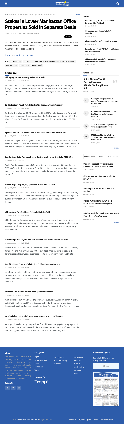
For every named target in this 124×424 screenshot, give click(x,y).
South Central (79, 367)
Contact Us (39, 367)
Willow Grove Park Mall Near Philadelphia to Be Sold (27, 212)
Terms (37, 370)
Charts (95, 420)
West (76, 374)
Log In (7, 55)
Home (7, 14)
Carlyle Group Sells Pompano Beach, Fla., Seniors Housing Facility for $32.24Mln (39, 157)
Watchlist (57, 364)
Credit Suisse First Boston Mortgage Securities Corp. (54, 61)
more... (116, 148)
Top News (72, 420)
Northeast (22, 33)
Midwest (77, 364)
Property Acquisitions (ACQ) (31, 65)
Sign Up (106, 366)
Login (37, 357)
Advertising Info (41, 360)
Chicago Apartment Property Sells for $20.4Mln (25, 77)
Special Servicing (60, 361)
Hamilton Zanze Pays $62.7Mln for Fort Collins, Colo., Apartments (32, 264)
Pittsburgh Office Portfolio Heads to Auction (101, 41)
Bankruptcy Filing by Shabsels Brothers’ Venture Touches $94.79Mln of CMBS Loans (104, 101)
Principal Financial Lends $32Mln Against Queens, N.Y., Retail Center (34, 316)
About (37, 364)
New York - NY (11, 65)
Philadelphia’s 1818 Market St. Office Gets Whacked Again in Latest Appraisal (104, 114)
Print (78, 15)
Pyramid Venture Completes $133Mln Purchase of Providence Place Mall (35, 132)
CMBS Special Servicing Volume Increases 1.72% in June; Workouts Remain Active (103, 137)
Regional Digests (33, 33)
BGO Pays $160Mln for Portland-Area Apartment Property (29, 292)
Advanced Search (107, 420)
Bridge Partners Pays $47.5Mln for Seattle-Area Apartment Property (33, 105)
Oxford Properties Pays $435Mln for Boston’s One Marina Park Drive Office (36, 240)
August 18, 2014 (10, 33)
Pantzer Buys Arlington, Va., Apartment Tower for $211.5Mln (30, 184)
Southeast (77, 370)
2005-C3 (27, 61)
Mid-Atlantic (78, 357)
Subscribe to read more (23, 55)
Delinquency (59, 357)
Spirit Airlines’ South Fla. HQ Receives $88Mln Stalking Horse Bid (95, 84)
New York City (16, 61)
